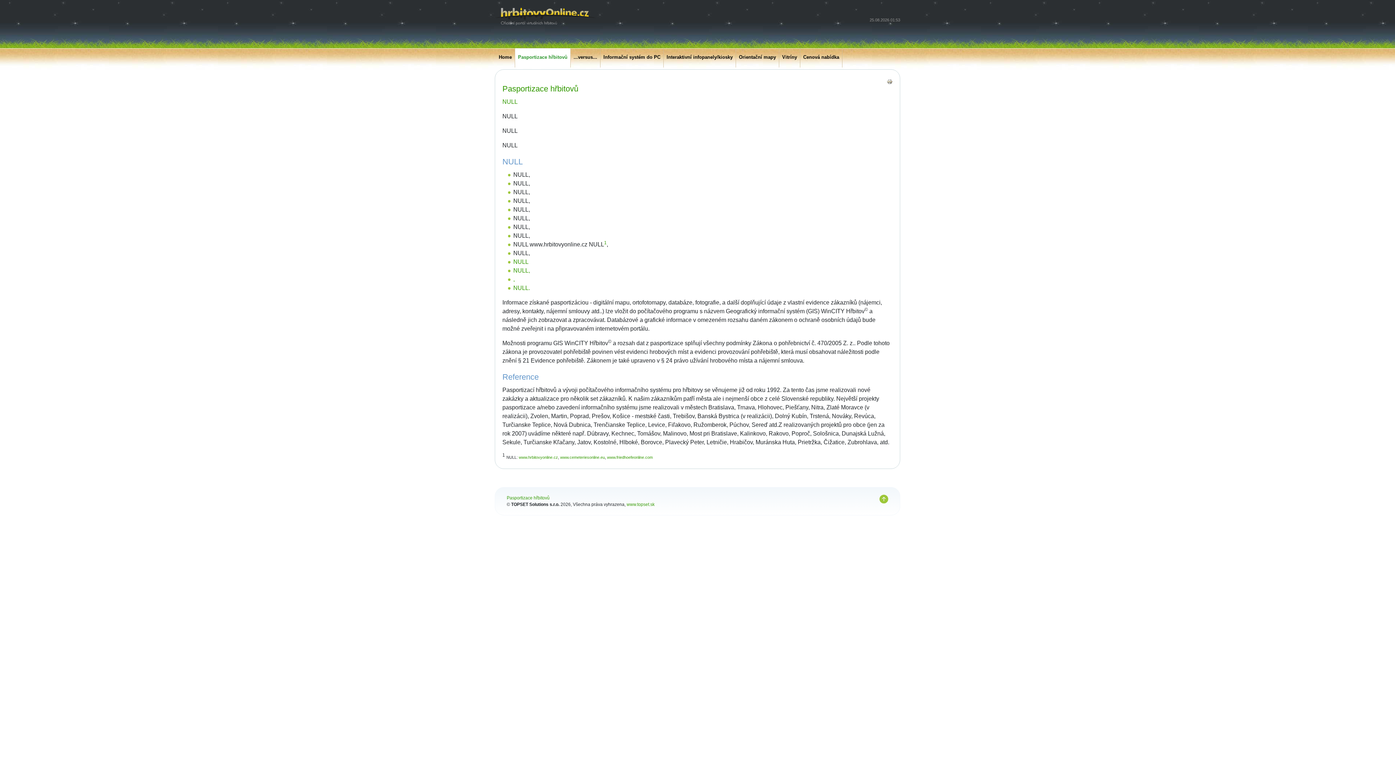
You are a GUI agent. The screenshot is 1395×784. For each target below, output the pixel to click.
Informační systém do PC (631, 57)
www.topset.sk (641, 504)
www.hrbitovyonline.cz (538, 457)
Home (505, 57)
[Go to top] (884, 499)
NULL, (521, 271)
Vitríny (789, 57)
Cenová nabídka (821, 57)
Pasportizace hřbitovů (542, 57)
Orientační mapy (757, 57)
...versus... (585, 57)
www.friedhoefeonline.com (630, 457)
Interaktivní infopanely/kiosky (700, 57)
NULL (510, 102)
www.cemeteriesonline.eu (582, 457)
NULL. (521, 288)
